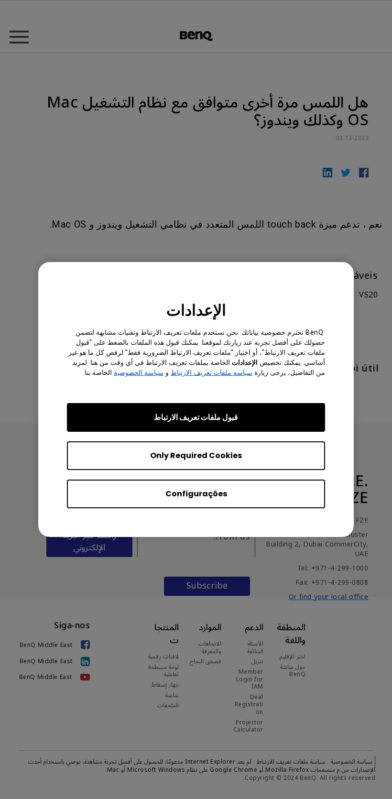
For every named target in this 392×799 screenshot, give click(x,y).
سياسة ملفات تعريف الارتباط (211, 372)
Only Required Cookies (196, 455)
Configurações (196, 493)
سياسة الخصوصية (138, 372)
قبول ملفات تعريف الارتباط (196, 417)
